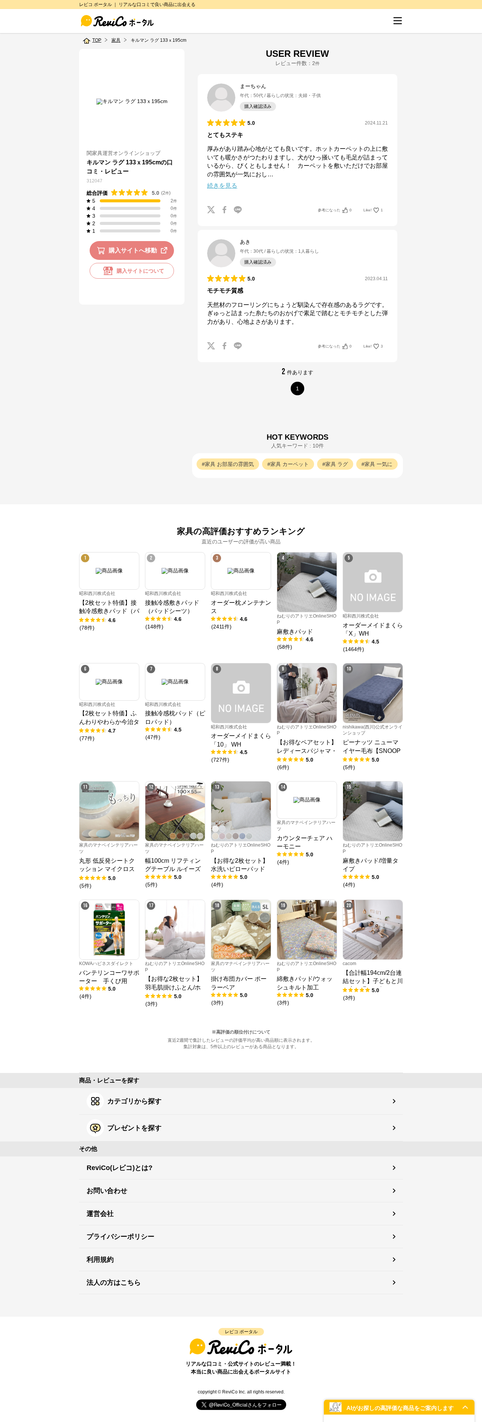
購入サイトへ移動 (133, 250)
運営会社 (100, 1213)
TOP (96, 40)
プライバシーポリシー (120, 1236)
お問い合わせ (107, 1190)
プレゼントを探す (134, 1128)
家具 (115, 40)
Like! (373, 210)
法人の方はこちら (114, 1282)
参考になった (335, 210)
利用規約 (100, 1259)
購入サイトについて (140, 271)
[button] (399, 1407)
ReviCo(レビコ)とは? (120, 1168)
